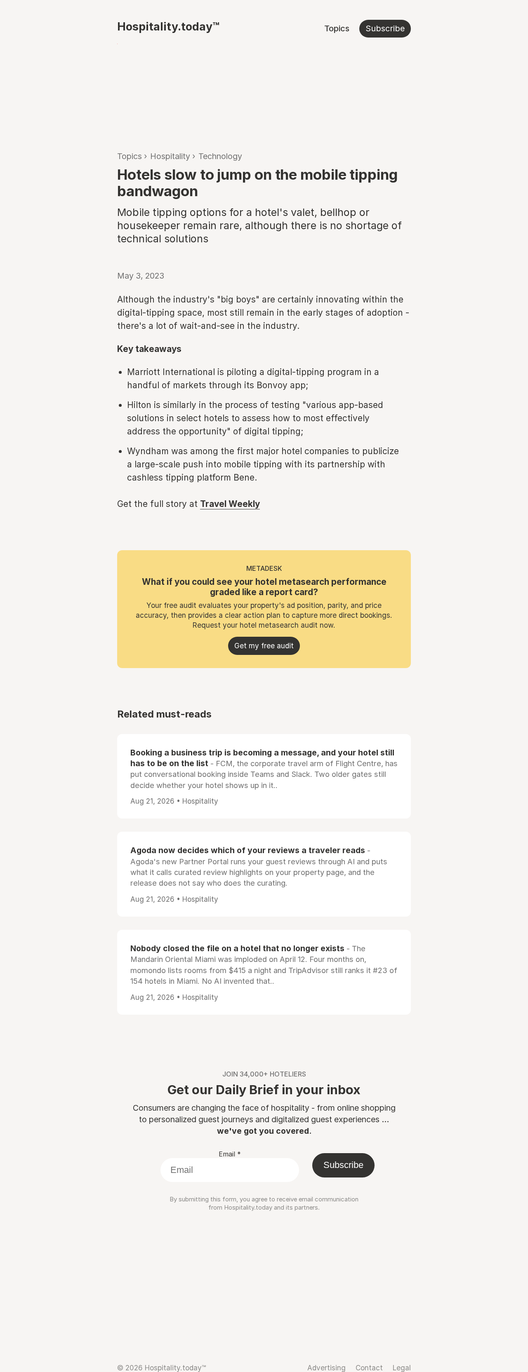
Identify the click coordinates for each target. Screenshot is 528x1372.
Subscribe (385, 28)
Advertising (326, 1367)
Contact (369, 1367)
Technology (220, 156)
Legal (402, 1367)
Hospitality (170, 156)
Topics (336, 28)
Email (230, 1154)
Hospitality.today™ (168, 26)
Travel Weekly (230, 504)
